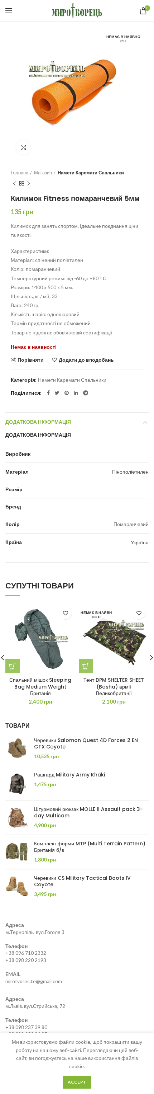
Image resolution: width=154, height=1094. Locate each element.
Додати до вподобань (86, 359)
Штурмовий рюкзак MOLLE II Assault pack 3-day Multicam (88, 812)
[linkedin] (76, 393)
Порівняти (31, 359)
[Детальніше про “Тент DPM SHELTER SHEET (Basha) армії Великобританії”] (86, 666)
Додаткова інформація (38, 422)
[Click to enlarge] (23, 147)
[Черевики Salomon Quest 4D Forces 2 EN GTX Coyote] (17, 748)
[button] (12, 666)
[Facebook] (48, 393)
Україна (140, 542)
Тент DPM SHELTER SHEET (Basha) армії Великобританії (113, 686)
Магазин (43, 172)
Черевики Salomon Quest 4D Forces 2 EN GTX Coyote (86, 743)
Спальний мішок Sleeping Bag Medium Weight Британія (40, 686)
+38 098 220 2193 (25, 960)
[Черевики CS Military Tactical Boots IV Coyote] (17, 886)
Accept (77, 1082)
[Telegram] (86, 393)
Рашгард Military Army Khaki (69, 774)
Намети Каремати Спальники (91, 172)
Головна (19, 172)
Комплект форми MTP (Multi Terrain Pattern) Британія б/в (89, 846)
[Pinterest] (66, 393)
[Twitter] (57, 393)
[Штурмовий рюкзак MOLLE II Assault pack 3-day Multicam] (17, 817)
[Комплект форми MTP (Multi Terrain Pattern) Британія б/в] (17, 852)
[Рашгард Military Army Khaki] (17, 783)
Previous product (14, 183)
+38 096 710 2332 (25, 953)
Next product (28, 183)
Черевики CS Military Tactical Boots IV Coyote (82, 881)
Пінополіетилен (130, 472)
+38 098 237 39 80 (26, 1027)
